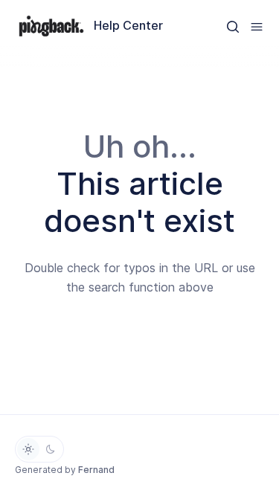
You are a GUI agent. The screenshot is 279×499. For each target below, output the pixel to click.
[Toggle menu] (256, 26)
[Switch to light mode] (28, 449)
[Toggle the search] (232, 26)
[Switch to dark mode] (50, 449)
